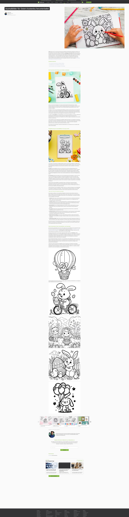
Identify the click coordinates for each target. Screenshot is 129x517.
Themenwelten (75, 510)
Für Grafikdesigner (85, 515)
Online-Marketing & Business (49, 512)
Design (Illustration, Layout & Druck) (49, 515)
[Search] (82, 2)
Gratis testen (89, 2)
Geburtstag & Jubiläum (76, 514)
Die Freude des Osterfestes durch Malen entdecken (56, 63)
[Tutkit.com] (41, 2)
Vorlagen (65, 510)
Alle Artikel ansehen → (80, 460)
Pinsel (56, 515)
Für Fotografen (84, 511)
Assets (56, 510)
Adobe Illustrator (38, 515)
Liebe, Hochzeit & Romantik (76, 513)
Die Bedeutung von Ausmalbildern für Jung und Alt (56, 64)
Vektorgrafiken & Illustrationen (58, 512)
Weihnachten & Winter (76, 515)
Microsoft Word (38, 513)
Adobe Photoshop (38, 511)
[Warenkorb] (85, 2)
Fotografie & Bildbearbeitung (49, 511)
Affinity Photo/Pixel (39, 514)
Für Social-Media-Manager (85, 512)
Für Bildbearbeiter (85, 514)
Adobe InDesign (38, 512)
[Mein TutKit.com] (83, 2)
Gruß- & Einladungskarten (67, 512)
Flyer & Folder (65, 514)
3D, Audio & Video (48, 513)
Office (46, 514)
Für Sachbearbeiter (85, 513)
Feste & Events (75, 512)
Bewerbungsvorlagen (66, 511)
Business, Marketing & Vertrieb (77, 511)
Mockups (56, 511)
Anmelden (50, 455)
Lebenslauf (65, 513)
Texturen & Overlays (57, 513)
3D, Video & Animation (57, 514)
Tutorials (47, 510)
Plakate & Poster (66, 515)
